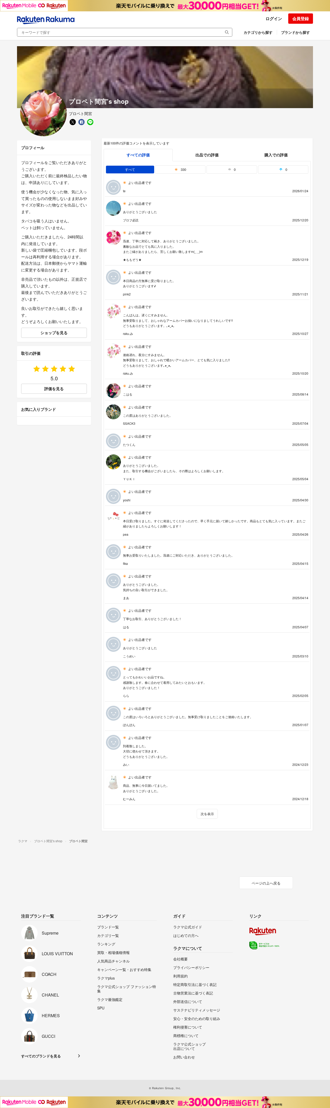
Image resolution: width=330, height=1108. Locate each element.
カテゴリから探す (258, 32)
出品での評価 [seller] (207, 155)
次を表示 (207, 813)
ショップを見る (54, 332)
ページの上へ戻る (266, 883)
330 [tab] (183, 169)
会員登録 (300, 18)
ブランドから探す (295, 32)
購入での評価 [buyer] (276, 155)
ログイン (274, 18)
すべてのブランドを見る (41, 1055)
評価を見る (54, 388)
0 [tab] (234, 169)
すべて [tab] (130, 169)
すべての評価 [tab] (138, 155)
